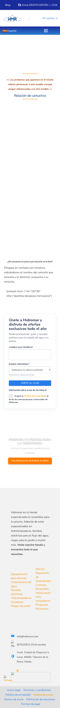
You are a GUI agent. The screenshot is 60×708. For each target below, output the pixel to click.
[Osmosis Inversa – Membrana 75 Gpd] (15, 117)
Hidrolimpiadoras (21, 598)
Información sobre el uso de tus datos (27, 390)
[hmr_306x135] (12, 18)
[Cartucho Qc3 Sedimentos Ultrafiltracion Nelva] (15, 232)
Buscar (22, 17)
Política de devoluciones (40, 699)
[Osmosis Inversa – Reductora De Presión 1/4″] (15, 204)
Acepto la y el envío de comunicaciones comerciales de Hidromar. (28, 399)
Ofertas (40, 569)
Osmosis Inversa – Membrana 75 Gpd (33, 112)
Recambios (42, 589)
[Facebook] (12, 670)
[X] (17, 670)
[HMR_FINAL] (28, 499)
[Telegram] (34, 670)
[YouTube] (23, 670)
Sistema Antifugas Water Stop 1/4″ (36, 169)
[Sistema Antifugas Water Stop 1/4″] (15, 175)
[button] (47, 18)
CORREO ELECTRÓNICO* (21, 347)
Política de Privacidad (34, 396)
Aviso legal (13, 690)
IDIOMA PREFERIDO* (19, 364)
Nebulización (43, 593)
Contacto (41, 585)
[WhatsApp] (8, 679)
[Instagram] (28, 670)
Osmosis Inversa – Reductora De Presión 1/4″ (37, 198)
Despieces (17, 602)
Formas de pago (30, 704)
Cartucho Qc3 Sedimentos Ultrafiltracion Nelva (37, 227)
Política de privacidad (17, 695)
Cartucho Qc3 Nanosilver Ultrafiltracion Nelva (36, 141)
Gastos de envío (14, 699)
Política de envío (43, 695)
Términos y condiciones (37, 690)
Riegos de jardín (20, 606)
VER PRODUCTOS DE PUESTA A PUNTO (30, 461)
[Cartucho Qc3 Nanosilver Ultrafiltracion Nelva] (15, 146)
